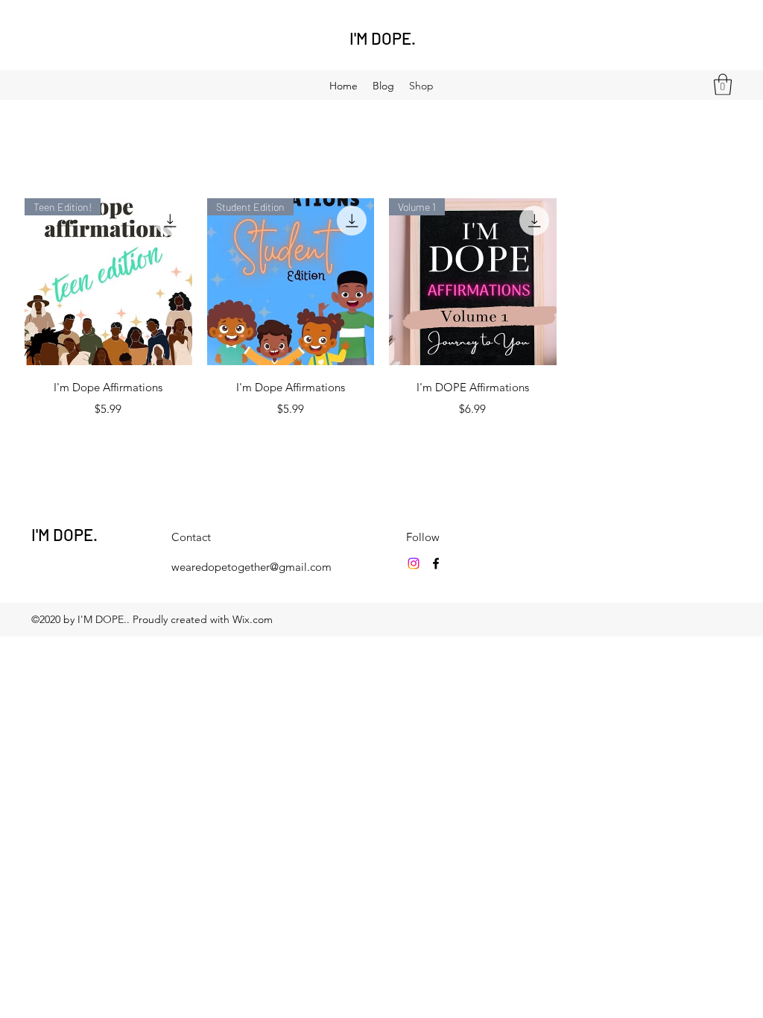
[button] (723, 84)
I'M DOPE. (382, 38)
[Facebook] (435, 563)
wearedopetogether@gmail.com (251, 567)
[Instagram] (413, 563)
